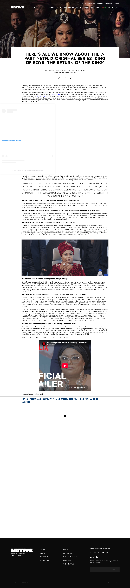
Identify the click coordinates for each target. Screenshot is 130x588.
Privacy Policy (111, 582)
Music (52, 7)
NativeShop (91, 3)
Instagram (29, 7)
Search (117, 7)
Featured (67, 560)
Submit (114, 569)
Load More (65, 530)
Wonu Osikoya (64, 72)
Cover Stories (82, 7)
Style (59, 7)
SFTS (104, 7)
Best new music (70, 557)
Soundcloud (103, 552)
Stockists (100, 3)
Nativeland (108, 3)
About (43, 550)
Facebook (40, 7)
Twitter (34, 7)
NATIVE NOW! (95, 7)
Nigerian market (42, 96)
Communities (69, 7)
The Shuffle (68, 564)
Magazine (44, 553)
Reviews (83, 3)
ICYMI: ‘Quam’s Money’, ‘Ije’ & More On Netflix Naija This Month (60, 400)
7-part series (55, 94)
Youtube (107, 552)
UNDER (110, 7)
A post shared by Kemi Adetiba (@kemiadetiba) (27, 170)
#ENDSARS (117, 3)
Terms (118, 582)
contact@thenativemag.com (100, 549)
